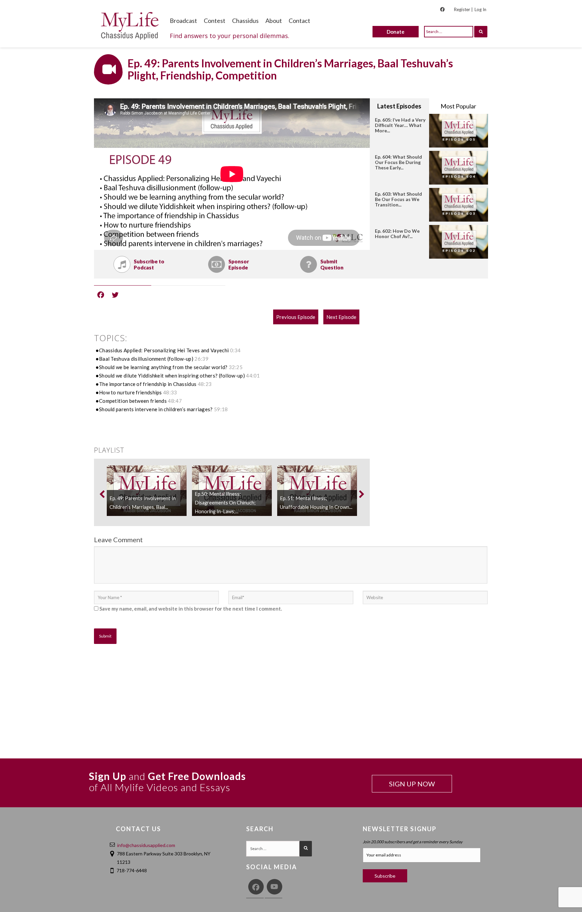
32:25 (236, 367)
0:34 (235, 350)
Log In (480, 9)
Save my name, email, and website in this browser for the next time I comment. (190, 609)
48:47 (175, 401)
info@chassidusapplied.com (146, 845)
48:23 (205, 384)
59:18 (221, 409)
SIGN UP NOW (412, 784)
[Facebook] (101, 294)
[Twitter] (115, 294)
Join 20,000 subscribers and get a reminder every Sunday (412, 841)
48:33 (170, 392)
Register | (463, 9)
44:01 (253, 375)
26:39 (201, 359)
